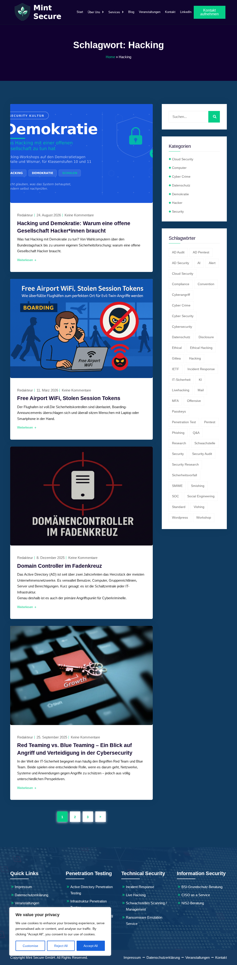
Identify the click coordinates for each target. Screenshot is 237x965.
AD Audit (178, 252)
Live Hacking (136, 895)
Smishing (197, 486)
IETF (175, 369)
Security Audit (202, 454)
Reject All (61, 946)
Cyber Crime (181, 176)
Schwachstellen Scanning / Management (146, 906)
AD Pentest (201, 252)
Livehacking (180, 390)
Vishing (199, 507)
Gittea (176, 358)
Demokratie (180, 194)
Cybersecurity (182, 326)
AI (198, 263)
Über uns (94, 12)
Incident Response (201, 369)
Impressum (23, 887)
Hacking (195, 358)
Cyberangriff (181, 294)
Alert (212, 263)
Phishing (178, 433)
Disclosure (206, 337)
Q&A (196, 433)
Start (80, 12)
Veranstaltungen (149, 12)
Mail (201, 390)
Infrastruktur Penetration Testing (88, 904)
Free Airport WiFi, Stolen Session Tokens (68, 398)
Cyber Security (182, 316)
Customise (30, 946)
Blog (131, 12)
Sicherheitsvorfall (184, 475)
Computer (179, 168)
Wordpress (180, 517)
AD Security (180, 263)
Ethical (177, 348)
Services (114, 12)
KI (200, 380)
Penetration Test (184, 422)
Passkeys (179, 411)
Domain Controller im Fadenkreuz (59, 566)
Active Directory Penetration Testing (91, 890)
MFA (175, 401)
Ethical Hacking (201, 348)
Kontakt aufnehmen (209, 12)
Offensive (194, 401)
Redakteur (25, 215)
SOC (175, 496)
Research (179, 443)
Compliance (180, 284)
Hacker (177, 203)
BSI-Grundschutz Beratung (201, 887)
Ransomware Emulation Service (144, 920)
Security (178, 211)
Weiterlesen (25, 260)
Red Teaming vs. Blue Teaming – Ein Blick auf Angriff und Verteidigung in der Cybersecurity (74, 749)
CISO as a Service (195, 895)
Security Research (185, 464)
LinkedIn (185, 12)
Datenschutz (181, 185)
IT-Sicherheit (181, 380)
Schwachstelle (204, 443)
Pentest (209, 422)
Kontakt (170, 12)
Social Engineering (201, 496)
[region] (60, 931)
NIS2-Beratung (192, 903)
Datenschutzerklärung (31, 895)
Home (110, 57)
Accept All (91, 946)
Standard (178, 507)
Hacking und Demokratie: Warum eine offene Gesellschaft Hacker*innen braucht (73, 227)
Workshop (203, 517)
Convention (206, 284)
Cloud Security (182, 159)
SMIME (177, 486)
